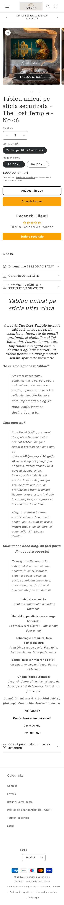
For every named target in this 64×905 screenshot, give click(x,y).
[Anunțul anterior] (6, 17)
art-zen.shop (30, 877)
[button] (7, 6)
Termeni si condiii (18, 817)
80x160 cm (37, 164)
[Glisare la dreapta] (40, 91)
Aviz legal (34, 897)
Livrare (11, 793)
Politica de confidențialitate (21, 886)
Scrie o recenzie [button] (32, 236)
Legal (10, 825)
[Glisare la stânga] (24, 91)
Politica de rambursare (38, 881)
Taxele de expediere (25, 177)
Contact (12, 785)
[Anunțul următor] (57, 17)
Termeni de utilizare (50, 886)
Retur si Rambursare (20, 801)
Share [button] (10, 253)
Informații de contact (47, 892)
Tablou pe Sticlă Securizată (24, 150)
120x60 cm (13, 164)
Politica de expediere (21, 892)
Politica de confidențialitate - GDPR (29, 809)
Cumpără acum (32, 201)
